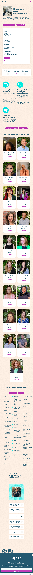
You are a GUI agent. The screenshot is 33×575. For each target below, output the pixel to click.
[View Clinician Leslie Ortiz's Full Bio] (9, 192)
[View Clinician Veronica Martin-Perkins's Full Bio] (16, 365)
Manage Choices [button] (16, 568)
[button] (16, 505)
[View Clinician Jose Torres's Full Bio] (23, 217)
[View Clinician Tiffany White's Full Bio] (23, 168)
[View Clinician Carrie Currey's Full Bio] (9, 241)
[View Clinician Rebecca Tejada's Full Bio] (23, 192)
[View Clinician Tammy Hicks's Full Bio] (9, 168)
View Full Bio (9, 156)
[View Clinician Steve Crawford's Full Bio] (23, 143)
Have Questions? (12, 392)
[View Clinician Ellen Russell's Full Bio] (9, 266)
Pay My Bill (21, 392)
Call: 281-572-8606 (21, 24)
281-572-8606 (6, 53)
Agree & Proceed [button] (16, 571)
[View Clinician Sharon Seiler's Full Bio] (23, 315)
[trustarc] (30, 574)
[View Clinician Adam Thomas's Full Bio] (23, 340)
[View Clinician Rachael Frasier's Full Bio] (9, 291)
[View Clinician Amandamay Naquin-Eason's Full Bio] (23, 266)
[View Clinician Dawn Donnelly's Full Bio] (9, 217)
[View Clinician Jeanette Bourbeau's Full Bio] (9, 315)
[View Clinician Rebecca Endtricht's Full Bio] (23, 241)
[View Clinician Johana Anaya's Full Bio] (9, 340)
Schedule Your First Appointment (9, 24)
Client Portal (7, 57)
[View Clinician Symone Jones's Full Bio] (9, 143)
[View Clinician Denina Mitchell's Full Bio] (23, 291)
